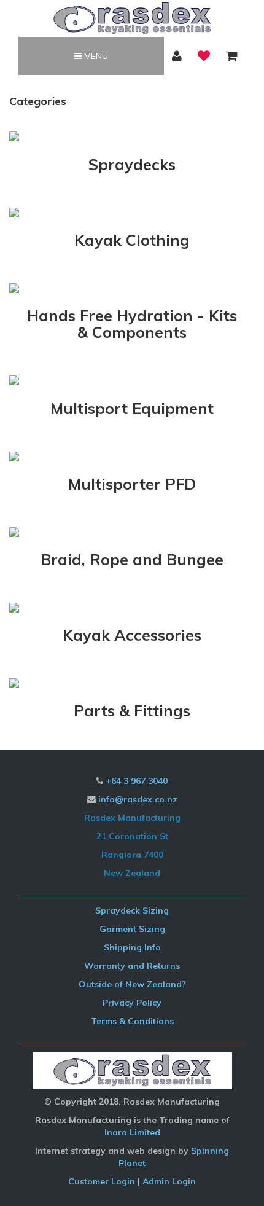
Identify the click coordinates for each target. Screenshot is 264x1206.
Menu (95, 55)
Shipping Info (132, 947)
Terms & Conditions (132, 1021)
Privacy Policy (132, 1002)
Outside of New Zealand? (132, 984)
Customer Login (101, 1181)
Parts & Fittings (132, 710)
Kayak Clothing (132, 239)
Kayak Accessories (132, 634)
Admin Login (169, 1181)
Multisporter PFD (132, 483)
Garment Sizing (132, 928)
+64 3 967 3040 (137, 780)
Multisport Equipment (132, 408)
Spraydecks (132, 164)
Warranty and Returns (132, 965)
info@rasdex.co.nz (137, 799)
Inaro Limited (132, 1132)
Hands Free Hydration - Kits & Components (132, 324)
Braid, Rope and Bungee (132, 559)
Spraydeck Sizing (132, 910)
